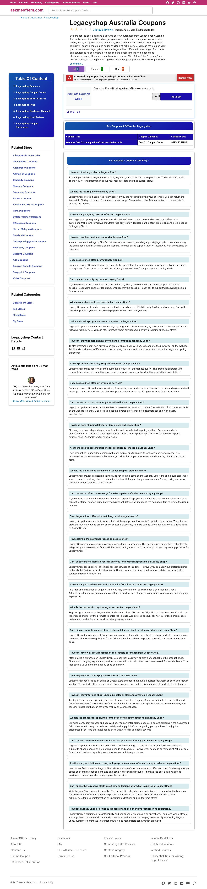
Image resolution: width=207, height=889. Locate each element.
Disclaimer (63, 838)
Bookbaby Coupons (24, 247)
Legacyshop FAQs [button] (25, 105)
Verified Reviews (161, 850)
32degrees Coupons (24, 223)
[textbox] (100, 10)
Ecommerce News (71, 2)
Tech (94, 2)
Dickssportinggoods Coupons (30, 241)
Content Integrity (114, 850)
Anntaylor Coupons (24, 173)
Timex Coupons (22, 210)
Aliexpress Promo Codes (26, 155)
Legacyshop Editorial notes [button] (31, 98)
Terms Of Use (65, 856)
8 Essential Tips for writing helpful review (167, 858)
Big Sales (18, 321)
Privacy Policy (46, 882)
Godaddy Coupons (23, 180)
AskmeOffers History (23, 838)
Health (86, 2)
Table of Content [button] (31, 78)
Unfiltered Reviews (162, 844)
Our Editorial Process (117, 856)
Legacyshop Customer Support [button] (33, 111)
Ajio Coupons (20, 259)
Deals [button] (119, 68)
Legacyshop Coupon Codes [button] (31, 92)
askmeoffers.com (27, 10)
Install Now (185, 77)
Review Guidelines (162, 838)
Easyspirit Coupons (24, 272)
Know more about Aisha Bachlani (31, 401)
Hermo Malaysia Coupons (27, 229)
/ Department (35, 17)
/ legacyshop (51, 17)
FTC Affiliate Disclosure (71, 850)
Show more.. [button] (76, 63)
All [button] (75, 68)
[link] (13, 348)
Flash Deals (19, 315)
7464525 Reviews (103, 29)
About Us (23, 2)
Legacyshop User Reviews (30, 117)
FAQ (59, 844)
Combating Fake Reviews (119, 844)
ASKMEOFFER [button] (168, 96)
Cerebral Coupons (23, 235)
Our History (36, 2)
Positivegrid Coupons (25, 161)
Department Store (23, 302)
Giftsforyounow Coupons (27, 216)
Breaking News (52, 2)
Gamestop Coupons (24, 192)
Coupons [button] (97, 68)
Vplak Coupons (21, 278)
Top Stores (19, 308)
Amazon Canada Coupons (27, 266)
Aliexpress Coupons (24, 167)
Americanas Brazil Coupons (28, 204)
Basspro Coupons (23, 253)
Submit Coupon (20, 856)
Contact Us (18, 850)
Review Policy (112, 838)
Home (13, 2)
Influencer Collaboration (25, 862)
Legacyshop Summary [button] (28, 86)
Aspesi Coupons (22, 198)
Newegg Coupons (23, 186)
